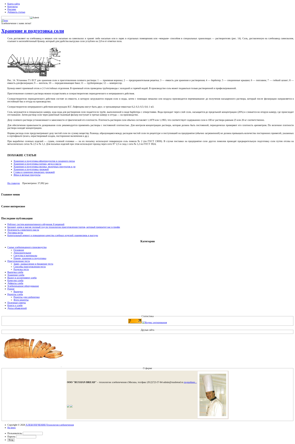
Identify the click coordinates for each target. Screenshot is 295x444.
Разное (10, 288)
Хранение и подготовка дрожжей (31, 169)
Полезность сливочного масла (23, 230)
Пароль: (11, 436)
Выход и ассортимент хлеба (22, 277)
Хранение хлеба (15, 275)
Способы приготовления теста (30, 266)
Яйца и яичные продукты (27, 175)
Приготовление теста (18, 261)
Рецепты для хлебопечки (27, 297)
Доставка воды (15, 232)
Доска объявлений (17, 308)
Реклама (11, 9)
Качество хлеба (15, 280)
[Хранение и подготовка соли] (34, 75)
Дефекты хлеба (15, 283)
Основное (19, 250)
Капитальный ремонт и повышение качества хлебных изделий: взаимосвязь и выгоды (52, 235)
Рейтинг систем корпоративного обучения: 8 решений (35, 224)
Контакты (12, 6)
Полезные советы (16, 302)
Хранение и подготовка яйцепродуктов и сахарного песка (44, 161)
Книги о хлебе (15, 305)
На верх (11, 427)
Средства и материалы (25, 255)
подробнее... (190, 382)
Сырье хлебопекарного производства (27, 247)
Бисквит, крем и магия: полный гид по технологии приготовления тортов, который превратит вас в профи (63, 227)
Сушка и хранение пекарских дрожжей (34, 172)
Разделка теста (21, 269)
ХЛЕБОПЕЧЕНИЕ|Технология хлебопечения (49, 425)
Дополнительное (22, 252)
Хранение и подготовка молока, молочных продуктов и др (44, 166)
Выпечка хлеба (15, 272)
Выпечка (18, 291)
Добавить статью (16, 12)
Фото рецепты (21, 300)
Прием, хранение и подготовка (30, 258)
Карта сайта (13, 3)
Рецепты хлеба (15, 294)
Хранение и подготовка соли (32, 31)
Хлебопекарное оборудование (23, 286)
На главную (13, 183)
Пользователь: (14, 433)
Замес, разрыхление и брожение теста (33, 264)
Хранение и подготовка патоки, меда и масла (37, 164)
